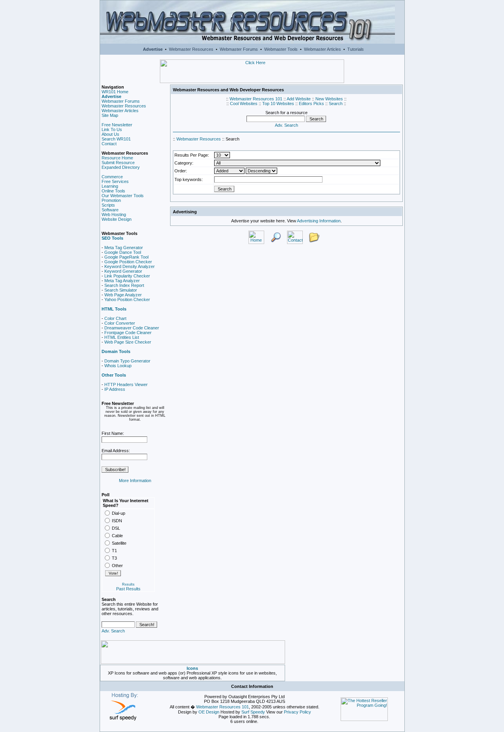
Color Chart (115, 318)
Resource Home (117, 157)
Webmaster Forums (239, 49)
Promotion (111, 200)
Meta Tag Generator (123, 247)
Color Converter (119, 323)
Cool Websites (244, 103)
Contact (109, 143)
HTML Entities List (121, 337)
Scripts (108, 205)
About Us (110, 134)
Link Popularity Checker (127, 276)
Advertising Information (319, 220)
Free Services (115, 181)
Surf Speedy (253, 712)
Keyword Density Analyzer (129, 266)
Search (336, 103)
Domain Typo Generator (127, 361)
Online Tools (113, 191)
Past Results (128, 588)
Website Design (117, 219)
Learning (110, 186)
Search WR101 (116, 139)
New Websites (329, 98)
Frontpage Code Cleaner (128, 332)
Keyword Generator (123, 271)
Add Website (299, 98)
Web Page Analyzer (123, 294)
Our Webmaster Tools (123, 195)
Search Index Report (124, 285)
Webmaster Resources (191, 49)
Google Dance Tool (122, 252)
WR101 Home (115, 91)
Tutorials (355, 49)
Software (110, 209)
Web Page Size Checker (127, 342)
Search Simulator (120, 290)
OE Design (208, 712)
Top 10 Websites (278, 103)
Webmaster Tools (281, 49)
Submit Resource (118, 162)
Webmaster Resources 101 (256, 98)
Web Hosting (114, 214)
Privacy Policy (297, 712)
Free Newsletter (117, 124)
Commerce (112, 176)
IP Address (114, 389)
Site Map (110, 115)
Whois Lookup (118, 365)
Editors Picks (311, 103)
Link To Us (112, 129)
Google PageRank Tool (126, 257)
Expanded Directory (121, 167)
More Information (135, 480)
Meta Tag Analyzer (122, 280)
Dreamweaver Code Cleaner (131, 327)
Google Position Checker (128, 261)
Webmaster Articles (322, 49)
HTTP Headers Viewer (126, 384)
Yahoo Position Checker (127, 299)
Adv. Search (113, 630)
